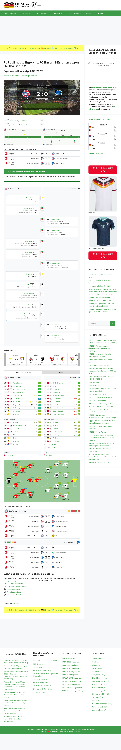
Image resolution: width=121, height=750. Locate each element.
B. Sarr (15, 438)
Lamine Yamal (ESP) (99, 659)
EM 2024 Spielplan (10, 13)
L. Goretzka (17, 402)
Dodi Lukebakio (58, 411)
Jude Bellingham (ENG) (100, 681)
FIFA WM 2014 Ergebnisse (72, 681)
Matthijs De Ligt (18, 392)
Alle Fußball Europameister (98, 365)
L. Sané (15, 422)
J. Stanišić (17, 432)
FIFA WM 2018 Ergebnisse (71, 684)
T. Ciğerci (54, 447)
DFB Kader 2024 (39, 664)
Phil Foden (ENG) (98, 697)
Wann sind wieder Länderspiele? (100, 300)
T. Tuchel (10, 455)
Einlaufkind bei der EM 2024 (98, 462)
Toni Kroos (95, 662)
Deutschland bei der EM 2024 (99, 286)
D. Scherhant (57, 432)
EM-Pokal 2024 (94, 385)
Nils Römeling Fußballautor (86, 729)
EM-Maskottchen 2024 (97, 394)
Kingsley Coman (12, 125)
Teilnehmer (56, 13)
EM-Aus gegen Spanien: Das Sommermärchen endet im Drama (14, 694)
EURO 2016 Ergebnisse (70, 668)
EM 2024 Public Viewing (97, 432)
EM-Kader (88, 13)
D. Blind (15, 444)
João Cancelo (18, 395)
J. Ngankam (57, 399)
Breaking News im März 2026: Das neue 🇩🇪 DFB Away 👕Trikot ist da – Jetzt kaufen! (42, 48)
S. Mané (16, 414)
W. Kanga (56, 422)
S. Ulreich (16, 441)
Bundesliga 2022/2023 (39, 85)
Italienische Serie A (14, 595)
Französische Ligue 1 (14, 592)
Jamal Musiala (97, 668)
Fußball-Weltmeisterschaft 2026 (104, 87)
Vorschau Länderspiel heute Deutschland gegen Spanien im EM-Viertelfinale (15, 710)
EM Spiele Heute (39, 692)
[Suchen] (112, 323)
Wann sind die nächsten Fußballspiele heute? (21, 76)
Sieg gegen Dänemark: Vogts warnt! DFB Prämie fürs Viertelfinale (14, 718)
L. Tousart (56, 402)
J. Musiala (16, 411)
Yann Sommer (18, 383)
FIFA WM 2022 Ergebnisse (72, 688)
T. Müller (16, 429)
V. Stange (56, 435)
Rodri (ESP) (96, 700)
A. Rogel (56, 389)
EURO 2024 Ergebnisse (71, 675)
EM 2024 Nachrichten (41, 667)
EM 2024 (16, 603)
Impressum (53, 729)
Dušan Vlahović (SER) (99, 707)
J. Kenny (56, 386)
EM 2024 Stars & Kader (41, 682)
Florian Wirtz (96, 672)
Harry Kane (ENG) (98, 675)
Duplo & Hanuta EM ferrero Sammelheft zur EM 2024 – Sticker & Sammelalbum (102, 456)
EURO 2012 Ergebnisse (70, 665)
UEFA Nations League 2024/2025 (74, 691)
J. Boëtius (56, 405)
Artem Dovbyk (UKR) (99, 684)
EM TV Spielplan (41, 13)
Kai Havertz (96, 665)
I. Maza (55, 429)
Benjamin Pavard (19, 389)
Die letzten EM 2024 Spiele (98, 120)
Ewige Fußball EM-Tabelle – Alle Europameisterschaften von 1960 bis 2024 (102, 370)
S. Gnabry (10, 121)
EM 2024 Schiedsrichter (97, 401)
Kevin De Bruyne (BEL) (100, 691)
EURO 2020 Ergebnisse (71, 672)
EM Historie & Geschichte (42, 689)
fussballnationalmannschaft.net (70, 731)
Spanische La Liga (13, 589)
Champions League (11, 581)
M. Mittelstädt (58, 408)
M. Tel (15, 435)
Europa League (27, 581)
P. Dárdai (49, 455)
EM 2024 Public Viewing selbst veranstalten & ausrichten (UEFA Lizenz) (102, 437)
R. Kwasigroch (52, 444)
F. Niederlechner (58, 414)
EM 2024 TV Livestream (42, 686)
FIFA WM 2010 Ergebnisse (72, 678)
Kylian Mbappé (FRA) (99, 678)
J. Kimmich (24, 121)
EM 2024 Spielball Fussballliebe (100, 397)
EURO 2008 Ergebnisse (71, 662)
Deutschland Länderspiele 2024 (45, 661)
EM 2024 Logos (94, 382)
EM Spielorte (26, 13)
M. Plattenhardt (58, 395)
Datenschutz (62, 729)
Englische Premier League (16, 586)
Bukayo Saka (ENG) (99, 710)
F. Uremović (57, 392)
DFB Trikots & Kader (72, 13)
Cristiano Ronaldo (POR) (100, 694)
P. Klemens (56, 438)
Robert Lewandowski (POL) (102, 704)
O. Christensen (58, 383)
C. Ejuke (56, 426)
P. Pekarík (56, 441)
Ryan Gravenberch (19, 426)
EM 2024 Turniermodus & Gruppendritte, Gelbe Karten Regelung (99, 348)
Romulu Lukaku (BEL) (99, 688)
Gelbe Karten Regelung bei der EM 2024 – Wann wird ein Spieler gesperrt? (16, 702)
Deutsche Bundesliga (15, 583)
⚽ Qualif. (101, 13)
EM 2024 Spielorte (40, 679)
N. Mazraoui (17, 386)
